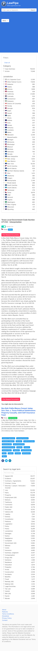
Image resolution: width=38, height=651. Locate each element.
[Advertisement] (19, 37)
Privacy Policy (7, 618)
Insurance (26, 447)
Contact (5, 620)
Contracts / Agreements (8, 438)
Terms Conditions (8, 614)
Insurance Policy (7, 450)
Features (5, 612)
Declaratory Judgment (8, 441)
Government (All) (7, 444)
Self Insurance (26, 453)
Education (18, 441)
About (4, 610)
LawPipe (13, 3)
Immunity (19, 447)
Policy (4, 453)
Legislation (16, 450)
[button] (2, 460)
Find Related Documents (11, 235)
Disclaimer (5, 616)
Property (10, 453)
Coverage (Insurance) (22, 438)
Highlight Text (9, 226)
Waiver (4, 456)
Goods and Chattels (29, 441)
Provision (17, 453)
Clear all (7, 62)
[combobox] (19, 10)
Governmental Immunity (8, 447)
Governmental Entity (19, 444)
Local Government (26, 450)
